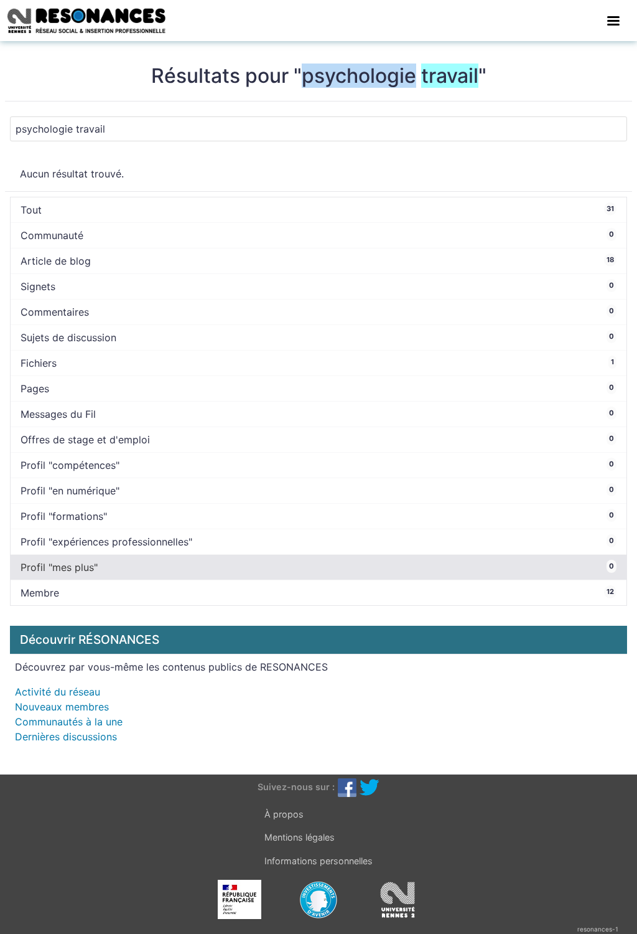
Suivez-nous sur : (296, 786)
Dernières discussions (66, 736)
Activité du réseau (57, 692)
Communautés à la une (69, 721)
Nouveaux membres (62, 706)
